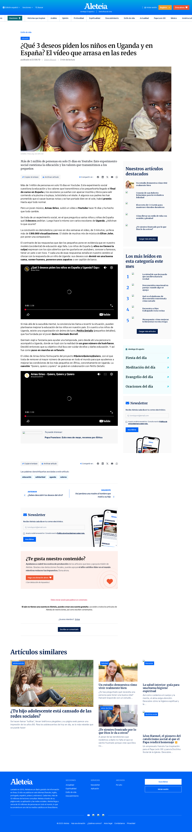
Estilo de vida (129, 18)
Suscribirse (163, 781)
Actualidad (144, 18)
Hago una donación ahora (38, 577)
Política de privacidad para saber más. (71, 533)
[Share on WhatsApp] (117, 177)
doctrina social (151, 714)
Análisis (54, 18)
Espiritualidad (94, 18)
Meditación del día (140, 367)
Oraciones (13, 18)
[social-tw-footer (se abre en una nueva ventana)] (98, 815)
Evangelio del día (139, 377)
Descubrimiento (112, 18)
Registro (163, 7)
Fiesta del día (136, 358)
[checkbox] (24, 533)
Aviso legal (108, 823)
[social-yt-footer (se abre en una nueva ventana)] (88, 815)
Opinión (65, 18)
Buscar (40, 7)
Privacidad (131, 823)
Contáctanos (119, 823)
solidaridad (40, 477)
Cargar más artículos (147, 239)
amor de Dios (106, 708)
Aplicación (95, 788)
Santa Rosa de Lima (105, 12)
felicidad (104, 663)
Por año (119, 785)
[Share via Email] (112, 177)
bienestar (149, 663)
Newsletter (95, 785)
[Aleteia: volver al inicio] (96, 6)
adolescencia (18, 663)
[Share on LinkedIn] (103, 177)
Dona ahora (179, 7)
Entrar (77, 619)
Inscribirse (29, 539)
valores (63, 477)
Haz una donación (78, 823)
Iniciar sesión (151, 7)
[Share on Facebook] (98, 177)
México (174, 18)
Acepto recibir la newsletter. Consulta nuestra (55, 533)
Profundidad (79, 18)
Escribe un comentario (69, 629)
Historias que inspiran (36, 18)
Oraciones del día (139, 386)
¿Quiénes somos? (94, 823)
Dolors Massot (50, 59)
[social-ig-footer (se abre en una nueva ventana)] (103, 815)
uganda (53, 477)
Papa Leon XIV (160, 18)
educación (26, 477)
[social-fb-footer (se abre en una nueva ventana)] (93, 815)
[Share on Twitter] (107, 177)
